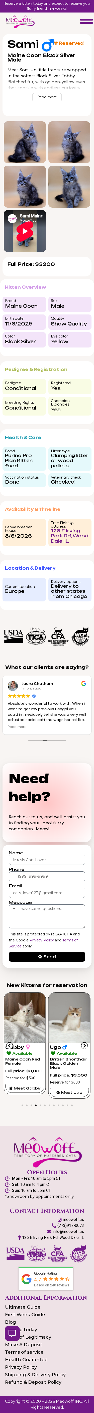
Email (15, 886)
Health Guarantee (26, 1359)
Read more (47, 97)
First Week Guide (25, 1314)
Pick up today (21, 1329)
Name (16, 853)
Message (20, 902)
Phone (16, 869)
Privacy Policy (42, 940)
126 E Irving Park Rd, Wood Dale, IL (69, 536)
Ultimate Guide (23, 1307)
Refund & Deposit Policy (33, 1382)
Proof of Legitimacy (28, 1337)
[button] (9, 1045)
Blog (10, 1322)
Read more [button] (17, 727)
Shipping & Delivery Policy (35, 1374)
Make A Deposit (23, 1344)
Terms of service (24, 1352)
